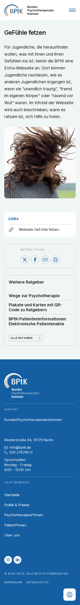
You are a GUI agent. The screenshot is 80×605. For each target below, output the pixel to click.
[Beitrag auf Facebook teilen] (35, 259)
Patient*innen (15, 525)
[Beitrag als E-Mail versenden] (45, 259)
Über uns (12, 535)
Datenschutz (37, 582)
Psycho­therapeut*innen (23, 515)
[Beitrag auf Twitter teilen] (24, 259)
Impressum (13, 582)
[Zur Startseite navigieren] (29, 10)
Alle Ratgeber (21, 338)
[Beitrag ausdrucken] (55, 259)
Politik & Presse (16, 505)
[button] (8, 560)
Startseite (11, 495)
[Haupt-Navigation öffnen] (72, 10)
